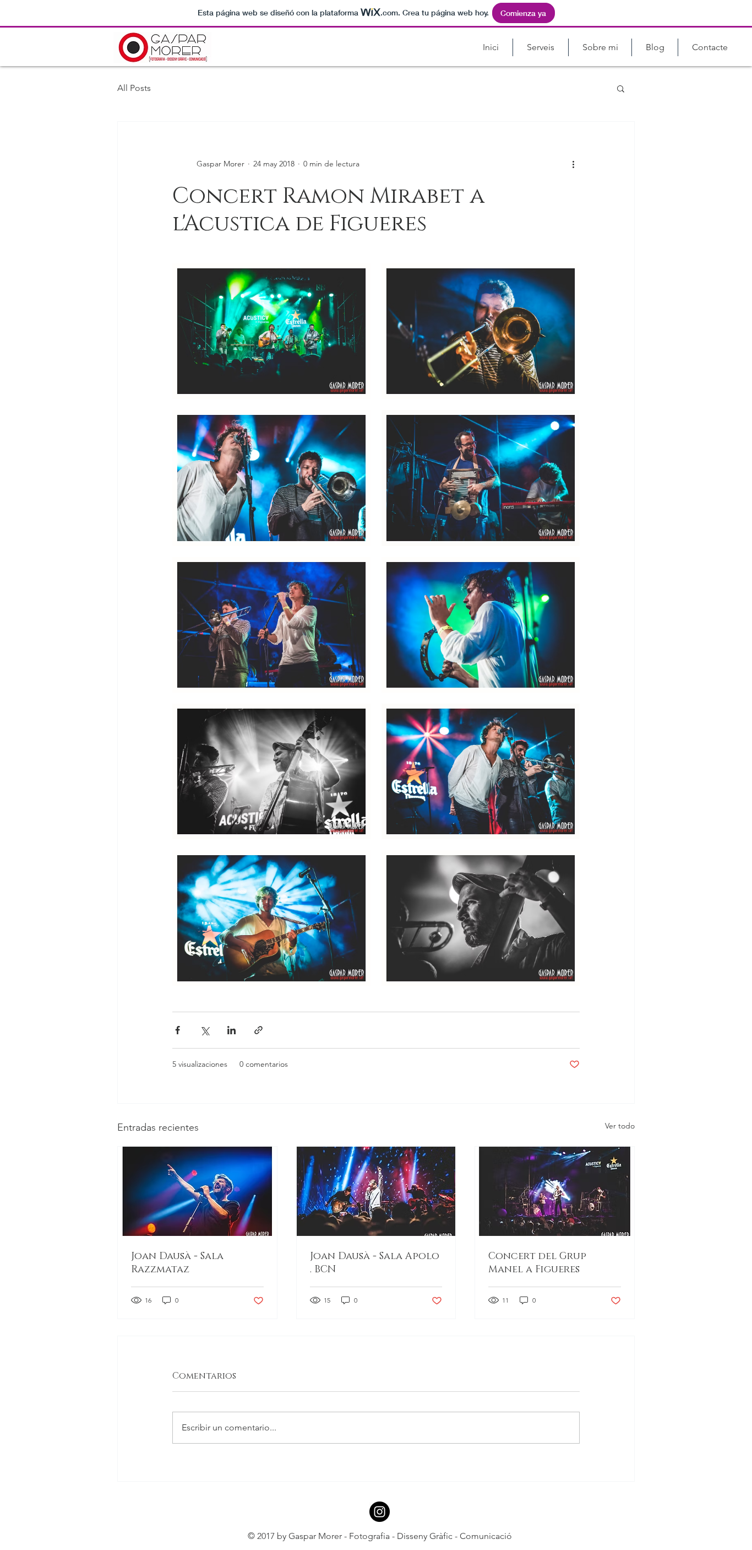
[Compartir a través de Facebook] (177, 1030)
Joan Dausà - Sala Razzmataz (177, 1263)
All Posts (134, 88)
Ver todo (620, 1126)
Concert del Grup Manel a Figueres (537, 1263)
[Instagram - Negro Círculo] (379, 1512)
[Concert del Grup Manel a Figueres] (554, 1191)
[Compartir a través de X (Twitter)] (204, 1030)
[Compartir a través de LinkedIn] (231, 1030)
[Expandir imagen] (271, 331)
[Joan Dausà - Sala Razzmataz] (197, 1191)
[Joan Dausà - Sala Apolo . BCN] (376, 1191)
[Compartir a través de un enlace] (258, 1030)
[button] (620, 88)
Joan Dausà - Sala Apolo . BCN (374, 1263)
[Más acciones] (573, 163)
